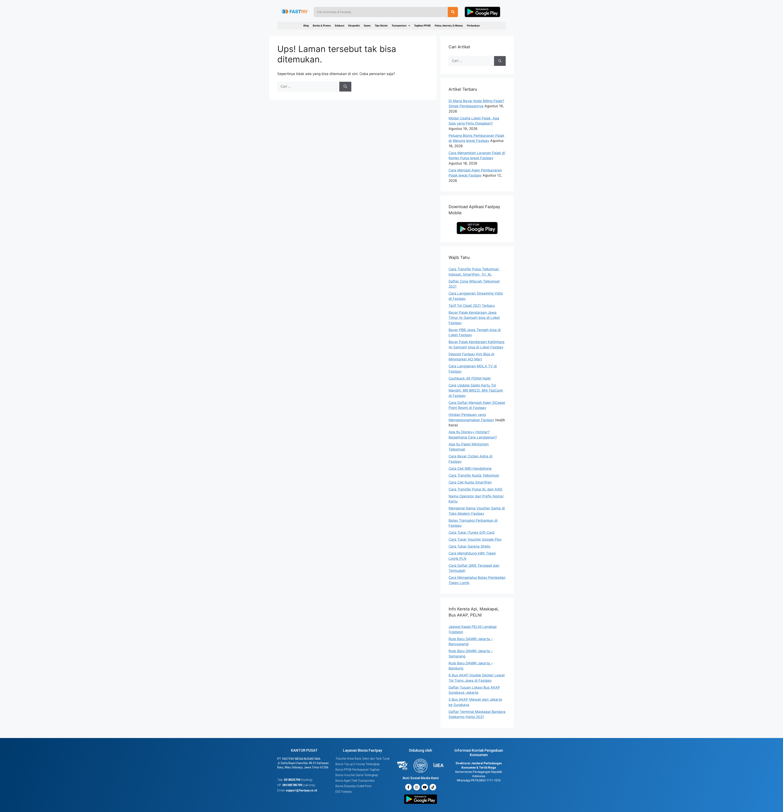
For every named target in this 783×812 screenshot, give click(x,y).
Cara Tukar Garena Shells (469, 546)
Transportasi (399, 25)
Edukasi (339, 25)
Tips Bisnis (381, 25)
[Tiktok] (433, 787)
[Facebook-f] (408, 787)
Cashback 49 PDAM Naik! (470, 378)
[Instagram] (416, 787)
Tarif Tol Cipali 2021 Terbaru (472, 306)
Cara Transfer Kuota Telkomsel (474, 475)
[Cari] (345, 87)
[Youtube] (424, 787)
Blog (306, 25)
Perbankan (473, 25)
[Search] (453, 12)
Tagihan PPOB (422, 25)
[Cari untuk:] (308, 86)
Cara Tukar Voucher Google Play (475, 539)
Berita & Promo (322, 25)
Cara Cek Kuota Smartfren (470, 482)
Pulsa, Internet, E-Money (449, 25)
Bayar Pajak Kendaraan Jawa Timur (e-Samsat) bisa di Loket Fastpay (474, 317)
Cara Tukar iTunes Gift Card (471, 532)
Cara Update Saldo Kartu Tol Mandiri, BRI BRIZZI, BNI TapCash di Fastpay (476, 390)
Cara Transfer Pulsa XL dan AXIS (475, 489)
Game (367, 25)
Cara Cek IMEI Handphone (470, 468)
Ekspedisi (354, 25)
